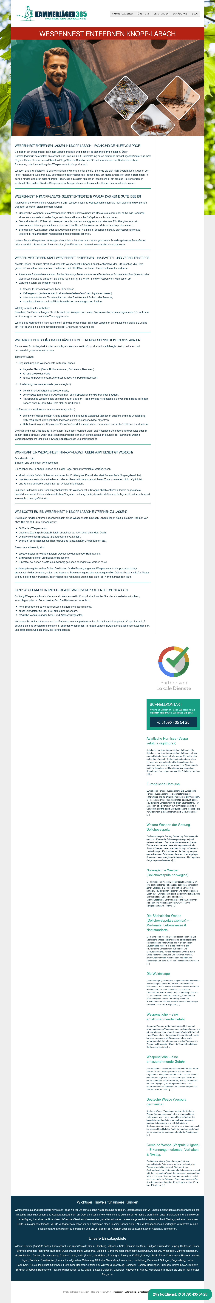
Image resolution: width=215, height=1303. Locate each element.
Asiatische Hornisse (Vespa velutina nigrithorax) (167, 740)
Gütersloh (119, 1269)
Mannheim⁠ (131, 1250)
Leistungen (161, 13)
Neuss (33, 1265)
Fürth (66, 1265)
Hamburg (101, 1246)
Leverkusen (125, 1260)
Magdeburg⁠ (99, 1255)
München (113, 1246)
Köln (121, 1246)
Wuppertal (89, 1250)
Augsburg (155, 1250)
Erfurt (162, 1255)
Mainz (144, 1255)
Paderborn (22, 1265)
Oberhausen (173, 1255)
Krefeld (136, 1255)
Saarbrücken (48, 1260)
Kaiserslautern (157, 1269)
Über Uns (144, 13)
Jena (80, 1269)
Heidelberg (140, 1260)
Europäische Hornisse (163, 783)
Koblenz (193, 1265)
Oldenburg (88, 1260)
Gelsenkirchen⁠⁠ (23, 1255)
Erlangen (166, 1265)
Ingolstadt (43, 1265)
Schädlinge (180, 13)
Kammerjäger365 (123, 13)
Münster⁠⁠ (119, 1250)
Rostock (185, 1255)
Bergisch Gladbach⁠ (26, 1269)
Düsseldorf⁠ (163, 1246)
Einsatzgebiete (145, 1291)
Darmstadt (153, 1260)
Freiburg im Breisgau (119, 1255)
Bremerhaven (179, 1265)
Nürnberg (55, 1250)
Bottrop (142, 1265)
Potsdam (35, 1260)
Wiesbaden (168, 1250)
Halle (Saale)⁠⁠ (84, 1255)
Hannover (43, 1250)
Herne (190, 1260)
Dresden (32, 1250)
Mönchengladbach (186, 1250)
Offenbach (56, 1265)
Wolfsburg (118, 1265)
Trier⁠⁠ (54, 1269)
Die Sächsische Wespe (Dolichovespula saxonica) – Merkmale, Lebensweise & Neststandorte (168, 922)
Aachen (37, 1255)
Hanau (143, 1269)
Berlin (91, 1246)
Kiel (74, 1255)
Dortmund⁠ (185, 1246)
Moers (88, 1269)
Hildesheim (132, 1269)
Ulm (72, 1265)
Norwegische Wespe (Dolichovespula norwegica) (167, 872)
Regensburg (178, 1260)
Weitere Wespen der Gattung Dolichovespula (168, 827)
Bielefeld (102, 1250)
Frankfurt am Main (136, 1246)
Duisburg (67, 1250)
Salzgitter (98, 1269)
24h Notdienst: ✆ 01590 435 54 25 (180, 1294)
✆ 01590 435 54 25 (173, 722)
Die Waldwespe (158, 973)
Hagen (24, 1260)
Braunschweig (50, 1255)
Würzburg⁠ (106, 1265)
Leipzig (175, 1246)
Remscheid (44, 1269)
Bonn (111, 1250)
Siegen (108, 1269)
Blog (195, 13)
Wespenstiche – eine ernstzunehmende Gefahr (166, 1016)
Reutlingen (153, 1265)
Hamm (60, 1260)
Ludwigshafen (73, 1260)
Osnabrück (112, 1260)
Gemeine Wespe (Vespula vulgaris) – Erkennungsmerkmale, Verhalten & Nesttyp (173, 1149)
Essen (196, 1246)
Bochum (78, 1250)
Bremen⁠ (21, 1250)
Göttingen (131, 1265)
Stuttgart (151, 1246)
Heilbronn (81, 1265)
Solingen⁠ (165, 1260)
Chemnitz (65, 1255)
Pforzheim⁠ (94, 1265)
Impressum (118, 1291)
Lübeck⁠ (153, 1255)
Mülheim (100, 1260)
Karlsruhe (143, 1250)
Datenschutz (130, 1291)
